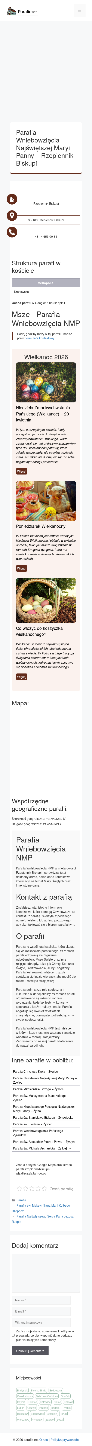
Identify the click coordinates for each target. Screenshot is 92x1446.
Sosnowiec (37, 1413)
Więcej (21, 471)
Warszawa (23, 1419)
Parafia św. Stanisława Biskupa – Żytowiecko (43, 1117)
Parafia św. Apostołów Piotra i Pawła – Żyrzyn (44, 1141)
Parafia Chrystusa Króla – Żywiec (35, 1071)
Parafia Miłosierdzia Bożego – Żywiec (38, 1089)
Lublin (20, 1407)
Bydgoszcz (55, 1390)
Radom (55, 1407)
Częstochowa (25, 1396)
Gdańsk (65, 1396)
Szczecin (52, 1413)
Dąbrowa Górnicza (47, 1396)
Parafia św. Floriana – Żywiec (32, 1124)
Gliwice (32, 1402)
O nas (43, 1439)
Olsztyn (31, 1407)
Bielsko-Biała (38, 1390)
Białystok (22, 1390)
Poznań (43, 1407)
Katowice (45, 1402)
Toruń (63, 1413)
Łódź (60, 1419)
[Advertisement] (46, 70)
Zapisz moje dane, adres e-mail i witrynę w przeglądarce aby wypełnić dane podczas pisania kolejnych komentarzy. (45, 1335)
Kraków (68, 1402)
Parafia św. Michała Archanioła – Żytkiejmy (42, 1148)
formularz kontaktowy (39, 338)
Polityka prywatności (64, 1439)
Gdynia (21, 1402)
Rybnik (66, 1407)
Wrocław (37, 1419)
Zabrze (50, 1419)
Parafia (21, 1200)
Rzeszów (22, 1413)
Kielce (57, 1402)
